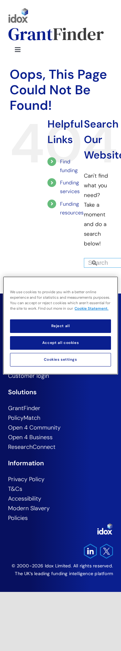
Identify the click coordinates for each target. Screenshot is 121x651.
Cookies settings (60, 359)
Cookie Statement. (91, 308)
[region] (60, 325)
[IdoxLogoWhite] (105, 526)
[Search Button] (105, 261)
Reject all (60, 326)
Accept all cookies (60, 342)
